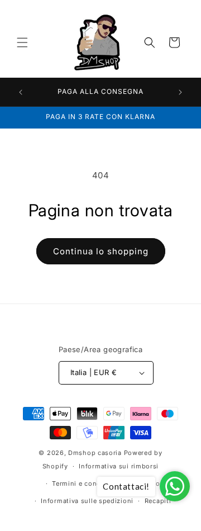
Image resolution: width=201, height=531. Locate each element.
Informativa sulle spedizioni (87, 501)
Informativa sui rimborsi (119, 466)
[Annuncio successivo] (180, 92)
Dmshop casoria (95, 453)
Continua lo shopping (101, 251)
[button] (22, 42)
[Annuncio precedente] (20, 92)
